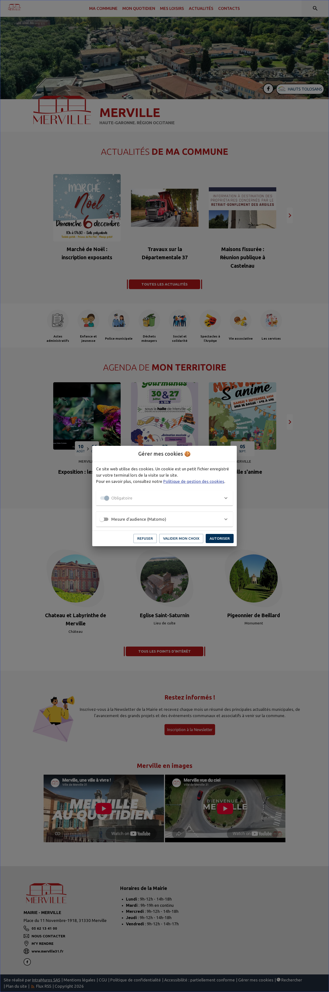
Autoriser (220, 538)
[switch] (101, 519)
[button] (164, 498)
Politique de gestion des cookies (193, 481)
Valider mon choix (181, 538)
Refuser (145, 538)
